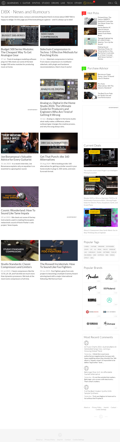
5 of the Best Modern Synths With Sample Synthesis (98, 392)
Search (116, 3)
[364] (109, 300)
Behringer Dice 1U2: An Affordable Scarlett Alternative (98, 373)
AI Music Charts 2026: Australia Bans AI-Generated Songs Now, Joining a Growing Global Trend (100, 349)
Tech (70, 3)
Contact (113, 407)
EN (110, 3)
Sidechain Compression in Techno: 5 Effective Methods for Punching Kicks (59, 52)
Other (78, 3)
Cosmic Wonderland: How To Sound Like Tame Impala (18, 212)
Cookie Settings (101, 409)
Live (63, 3)
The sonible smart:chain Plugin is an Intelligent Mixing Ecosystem (101, 162)
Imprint (106, 407)
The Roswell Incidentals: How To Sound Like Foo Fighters (57, 265)
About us (87, 407)
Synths (36, 3)
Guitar (26, 3)
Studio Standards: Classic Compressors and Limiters (16, 265)
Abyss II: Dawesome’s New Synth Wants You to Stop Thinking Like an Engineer (100, 222)
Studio (46, 3)
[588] (92, 288)
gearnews (13, 3)
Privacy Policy (96, 407)
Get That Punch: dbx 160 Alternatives (54, 158)
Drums (55, 3)
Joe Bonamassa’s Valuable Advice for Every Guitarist (16, 158)
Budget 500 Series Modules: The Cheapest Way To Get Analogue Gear (17, 52)
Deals (90, 3)
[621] (109, 276)
